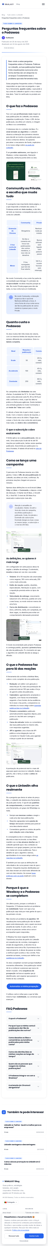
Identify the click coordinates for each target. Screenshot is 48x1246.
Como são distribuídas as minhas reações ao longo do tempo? (21, 1054)
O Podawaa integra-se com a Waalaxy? (22, 1076)
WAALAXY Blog (11, 1181)
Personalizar (24, 1241)
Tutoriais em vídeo (32, 1213)
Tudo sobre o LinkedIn (15, 15)
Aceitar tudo (34, 1236)
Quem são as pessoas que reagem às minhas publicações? (20, 1066)
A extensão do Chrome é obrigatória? (19, 1086)
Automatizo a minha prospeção (24, 986)
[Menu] (43, 4)
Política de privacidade (20, 1230)
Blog (18, 4)
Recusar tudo (14, 1236)
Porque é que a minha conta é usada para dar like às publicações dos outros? (22, 1028)
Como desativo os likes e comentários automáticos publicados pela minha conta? (20, 1041)
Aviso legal (7, 1213)
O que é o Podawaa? (18, 1018)
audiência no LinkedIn (15, 958)
